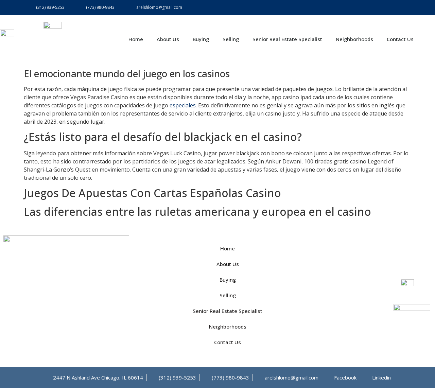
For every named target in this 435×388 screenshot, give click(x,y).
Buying (201, 39)
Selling (231, 39)
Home (135, 39)
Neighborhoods (354, 39)
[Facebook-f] (388, 7)
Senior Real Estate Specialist (287, 39)
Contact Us (400, 39)
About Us (168, 39)
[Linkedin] (403, 7)
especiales (183, 105)
